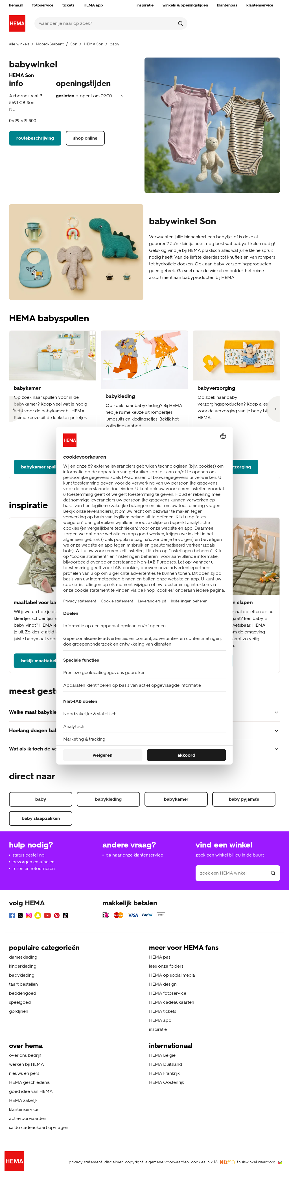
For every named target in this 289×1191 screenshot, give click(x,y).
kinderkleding (22, 966)
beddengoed (22, 993)
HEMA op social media (172, 975)
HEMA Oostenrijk (166, 1082)
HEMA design (163, 984)
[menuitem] (16, 5)
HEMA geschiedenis (29, 1082)
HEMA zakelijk (23, 1100)
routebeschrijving (35, 138)
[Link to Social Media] (12, 916)
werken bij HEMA (26, 1064)
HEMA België (162, 1055)
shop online (85, 138)
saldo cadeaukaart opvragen (38, 1127)
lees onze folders (166, 966)
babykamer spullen (41, 467)
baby (40, 799)
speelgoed (20, 1002)
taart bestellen (23, 984)
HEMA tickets (162, 1011)
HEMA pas (159, 957)
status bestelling (28, 855)
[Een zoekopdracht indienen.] (180, 23)
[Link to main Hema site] (16, 1162)
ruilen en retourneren (33, 868)
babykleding (108, 799)
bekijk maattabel (38, 660)
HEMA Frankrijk (164, 1073)
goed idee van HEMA (31, 1091)
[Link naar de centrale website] (17, 23)
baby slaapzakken (41, 818)
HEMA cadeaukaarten (171, 1002)
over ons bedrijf (25, 1055)
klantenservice (23, 1109)
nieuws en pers (24, 1073)
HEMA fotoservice (167, 993)
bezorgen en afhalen (33, 861)
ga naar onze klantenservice (134, 855)
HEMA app (160, 1020)
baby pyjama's (244, 799)
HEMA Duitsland (165, 1064)
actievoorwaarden (27, 1118)
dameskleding (23, 957)
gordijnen (18, 1011)
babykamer (176, 799)
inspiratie (158, 1029)
